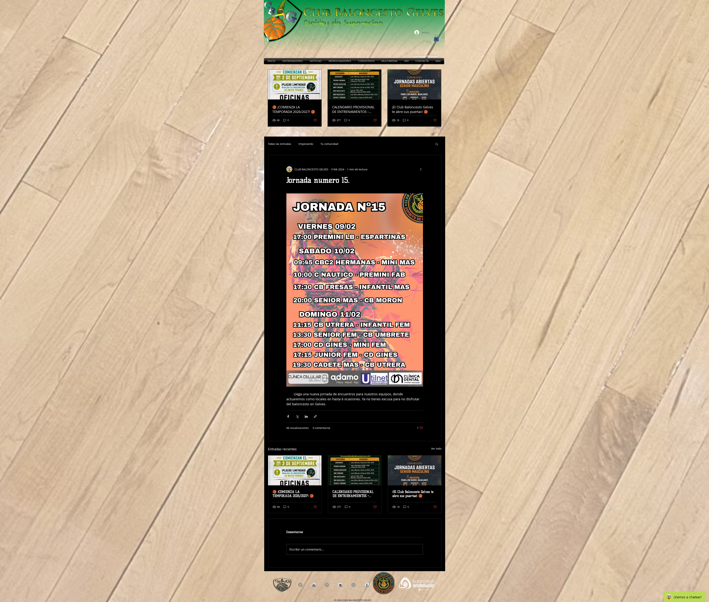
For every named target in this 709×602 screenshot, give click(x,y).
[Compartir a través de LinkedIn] (306, 416)
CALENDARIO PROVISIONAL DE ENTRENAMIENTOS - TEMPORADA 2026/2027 (353, 494)
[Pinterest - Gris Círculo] (327, 585)
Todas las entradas (279, 144)
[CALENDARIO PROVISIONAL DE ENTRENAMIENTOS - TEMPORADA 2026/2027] (354, 470)
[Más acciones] (421, 169)
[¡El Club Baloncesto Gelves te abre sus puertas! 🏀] (414, 470)
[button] (436, 38)
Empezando (306, 144)
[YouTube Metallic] (313, 585)
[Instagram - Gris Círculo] (353, 585)
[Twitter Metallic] (340, 585)
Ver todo (436, 448)
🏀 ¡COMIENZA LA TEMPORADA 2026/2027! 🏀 (293, 494)
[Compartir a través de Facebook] (288, 416)
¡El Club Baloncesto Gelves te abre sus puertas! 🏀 (413, 494)
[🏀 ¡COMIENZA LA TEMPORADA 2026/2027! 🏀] (294, 470)
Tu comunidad (329, 144)
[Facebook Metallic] (367, 585)
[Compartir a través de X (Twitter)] (297, 416)
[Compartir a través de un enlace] (315, 416)
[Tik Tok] (300, 585)
